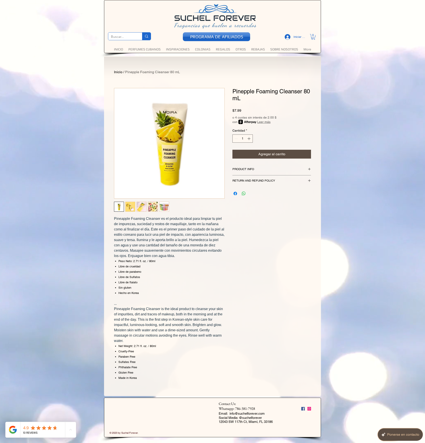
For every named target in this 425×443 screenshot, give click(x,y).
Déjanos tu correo (151, 223)
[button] (167, 267)
